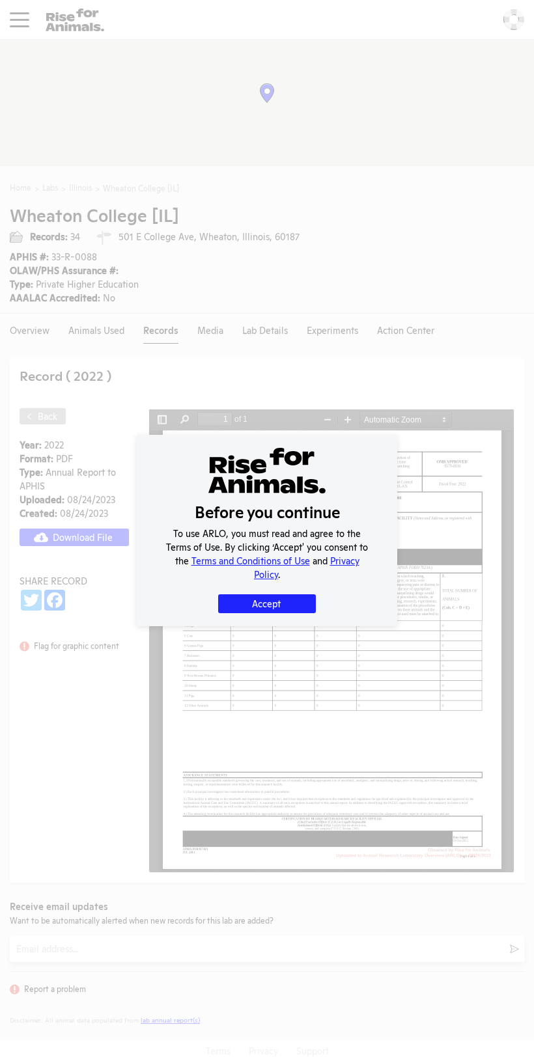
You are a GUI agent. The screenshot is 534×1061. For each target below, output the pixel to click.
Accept (266, 603)
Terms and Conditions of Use (250, 560)
